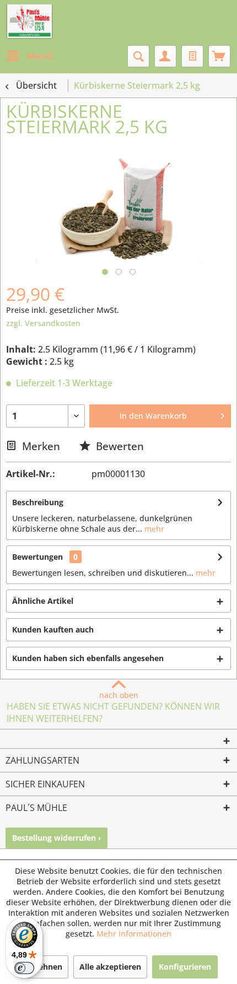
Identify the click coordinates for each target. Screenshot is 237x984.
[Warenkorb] (219, 56)
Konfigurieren (185, 966)
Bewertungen (37, 557)
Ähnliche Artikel (42, 601)
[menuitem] (29, 56)
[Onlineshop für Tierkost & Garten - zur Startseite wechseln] (29, 22)
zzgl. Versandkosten (43, 323)
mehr (153, 528)
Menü (39, 56)
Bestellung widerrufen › (56, 837)
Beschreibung (37, 502)
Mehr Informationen (133, 933)
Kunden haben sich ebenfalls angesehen (88, 658)
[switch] (24, 968)
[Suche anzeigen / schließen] (138, 56)
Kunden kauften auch (53, 629)
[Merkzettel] (192, 56)
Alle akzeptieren (110, 966)
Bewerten (118, 446)
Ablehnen (44, 966)
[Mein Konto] (165, 56)
